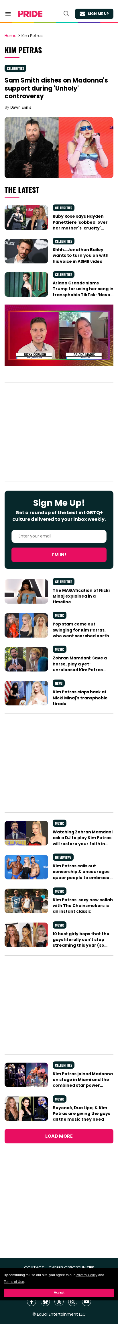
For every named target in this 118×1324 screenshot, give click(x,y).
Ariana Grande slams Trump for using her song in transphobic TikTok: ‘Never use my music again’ (83, 291)
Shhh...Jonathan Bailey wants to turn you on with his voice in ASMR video (81, 255)
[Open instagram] (72, 1301)
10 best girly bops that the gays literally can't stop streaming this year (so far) (81, 942)
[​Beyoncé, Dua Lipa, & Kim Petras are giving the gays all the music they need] (26, 1108)
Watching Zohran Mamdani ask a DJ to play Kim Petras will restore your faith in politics (83, 840)
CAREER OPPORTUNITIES (71, 1268)
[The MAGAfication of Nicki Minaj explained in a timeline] (26, 591)
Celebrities (15, 68)
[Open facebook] (31, 1301)
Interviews (63, 857)
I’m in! (59, 554)
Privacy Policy (86, 1275)
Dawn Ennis (20, 107)
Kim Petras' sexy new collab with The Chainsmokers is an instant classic (83, 905)
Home (11, 36)
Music (59, 615)
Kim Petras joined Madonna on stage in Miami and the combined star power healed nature (83, 1082)
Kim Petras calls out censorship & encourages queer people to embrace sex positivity (81, 874)
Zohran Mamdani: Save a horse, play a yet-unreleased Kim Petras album (80, 666)
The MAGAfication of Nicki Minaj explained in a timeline (81, 596)
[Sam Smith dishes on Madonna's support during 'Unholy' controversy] (59, 147)
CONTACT (34, 1268)
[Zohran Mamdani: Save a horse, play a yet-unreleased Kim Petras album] (26, 658)
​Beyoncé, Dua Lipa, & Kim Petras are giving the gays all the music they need (81, 1113)
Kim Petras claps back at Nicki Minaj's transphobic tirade (80, 698)
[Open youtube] (86, 1301)
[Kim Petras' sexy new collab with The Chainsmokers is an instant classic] (26, 900)
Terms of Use (14, 1282)
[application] (59, 335)
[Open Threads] (59, 1301)
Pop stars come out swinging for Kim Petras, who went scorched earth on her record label (81, 632)
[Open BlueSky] (45, 1301)
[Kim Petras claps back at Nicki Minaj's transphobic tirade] (26, 692)
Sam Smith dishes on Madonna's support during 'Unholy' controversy (56, 88)
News (58, 683)
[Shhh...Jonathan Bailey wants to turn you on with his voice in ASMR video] (26, 250)
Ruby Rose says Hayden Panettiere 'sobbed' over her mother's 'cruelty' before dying (80, 225)
